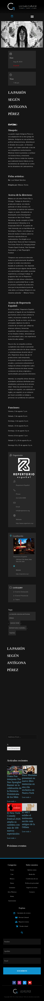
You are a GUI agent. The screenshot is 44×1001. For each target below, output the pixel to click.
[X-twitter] (24, 983)
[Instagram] (19, 983)
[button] (32, 16)
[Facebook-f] (14, 983)
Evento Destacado (21, 592)
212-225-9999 (21, 498)
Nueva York (14, 623)
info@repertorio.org (23, 510)
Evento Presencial (21, 595)
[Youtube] (30, 983)
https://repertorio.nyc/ (22, 574)
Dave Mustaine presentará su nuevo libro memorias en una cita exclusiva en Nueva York (29, 784)
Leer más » (11, 801)
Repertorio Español (17, 628)
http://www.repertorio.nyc (25, 523)
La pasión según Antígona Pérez (19, 616)
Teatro (17, 599)
